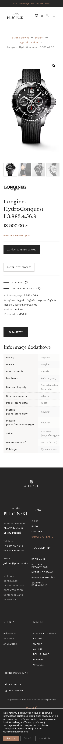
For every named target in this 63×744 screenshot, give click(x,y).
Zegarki (39, 37)
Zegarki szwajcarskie (25, 304)
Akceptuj (11, 738)
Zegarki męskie (28, 42)
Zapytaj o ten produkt (19, 267)
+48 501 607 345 (13, 545)
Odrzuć (27, 738)
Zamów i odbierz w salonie (21, 250)
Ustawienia (44, 738)
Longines (17, 309)
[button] (53, 16)
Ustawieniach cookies (15, 731)
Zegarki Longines (36, 300)
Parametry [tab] (16, 332)
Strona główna (20, 37)
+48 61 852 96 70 (14, 550)
